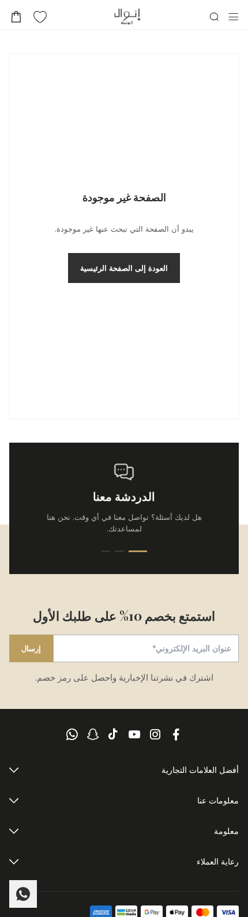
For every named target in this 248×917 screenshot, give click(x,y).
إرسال (31, 648)
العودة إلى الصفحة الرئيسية (124, 268)
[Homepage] (127, 17)
